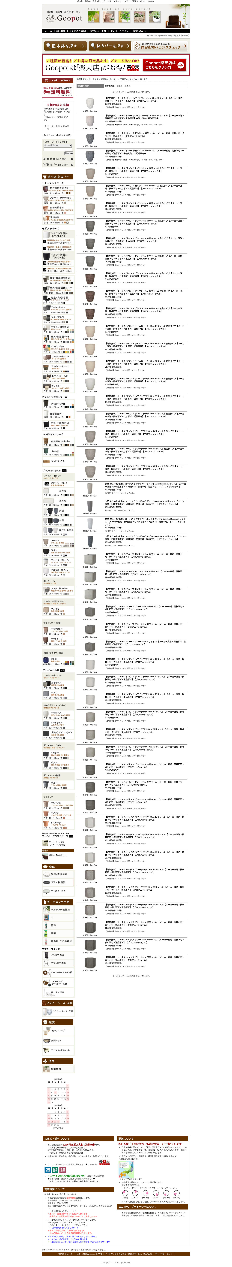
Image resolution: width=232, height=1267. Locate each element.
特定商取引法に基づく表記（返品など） (136, 1254)
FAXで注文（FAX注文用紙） (58, 135)
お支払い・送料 (97, 31)
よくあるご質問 (77, 31)
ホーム (48, 31)
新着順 (127, 86)
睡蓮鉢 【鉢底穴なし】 (58, 855)
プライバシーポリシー (164, 1254)
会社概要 (60, 31)
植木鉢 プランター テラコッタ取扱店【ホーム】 (97, 79)
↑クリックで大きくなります (130, 1179)
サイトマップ (110, 1254)
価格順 (119, 86)
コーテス (144, 79)
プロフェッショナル (128, 79)
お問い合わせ (140, 31)
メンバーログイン (119, 31)
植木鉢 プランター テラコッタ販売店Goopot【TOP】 (80, 1254)
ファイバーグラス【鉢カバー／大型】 (57, 843)
